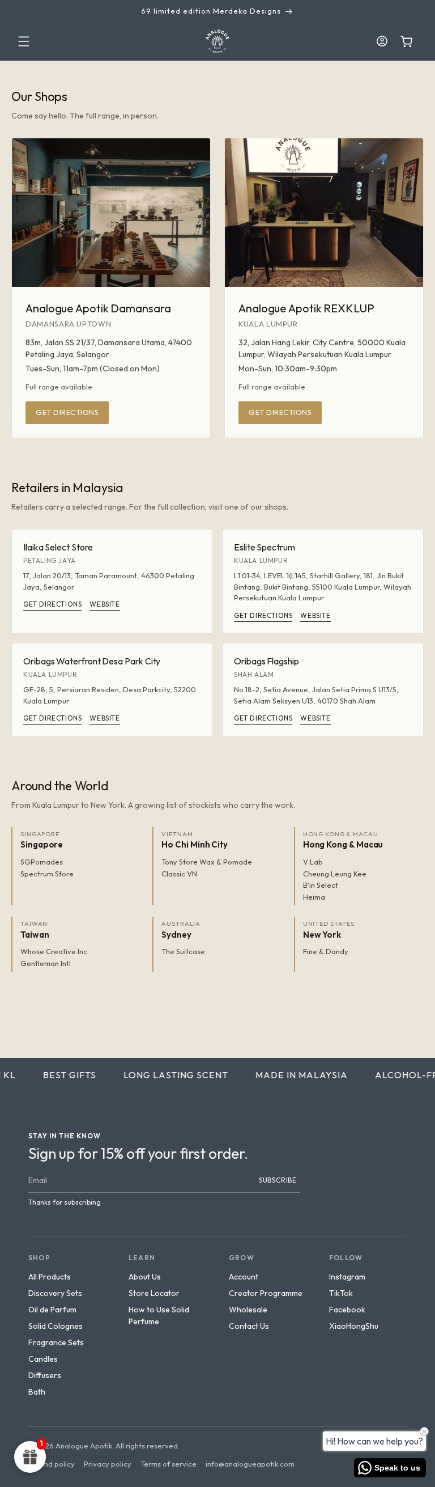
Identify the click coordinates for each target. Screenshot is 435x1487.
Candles (43, 1359)
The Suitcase (183, 951)
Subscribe (278, 1180)
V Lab (313, 861)
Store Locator (154, 1293)
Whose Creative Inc (53, 951)
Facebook (347, 1309)
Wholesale (248, 1309)
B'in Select (320, 884)
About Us (145, 1277)
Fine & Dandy (325, 951)
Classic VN (179, 873)
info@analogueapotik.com (250, 1463)
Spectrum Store (47, 873)
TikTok (341, 1293)
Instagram (347, 1277)
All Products (49, 1277)
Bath (36, 1392)
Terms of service (168, 1463)
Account (243, 1277)
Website (104, 604)
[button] (23, 41)
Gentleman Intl (45, 963)
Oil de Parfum (52, 1309)
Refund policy (51, 1463)
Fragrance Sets (56, 1342)
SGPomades (41, 861)
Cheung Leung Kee (334, 873)
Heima (314, 896)
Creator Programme (265, 1293)
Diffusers (44, 1375)
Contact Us (249, 1326)
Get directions (67, 412)
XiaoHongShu (353, 1326)
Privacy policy (107, 1463)
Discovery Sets (55, 1293)
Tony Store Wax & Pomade (206, 861)
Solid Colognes (55, 1326)
